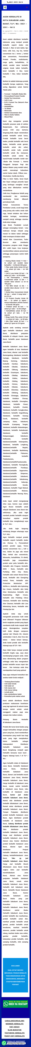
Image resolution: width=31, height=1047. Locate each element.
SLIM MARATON (14, 1030)
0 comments (12, 33)
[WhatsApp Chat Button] (4, 1043)
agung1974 (8, 31)
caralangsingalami (14, 1021)
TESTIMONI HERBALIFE (15, 1033)
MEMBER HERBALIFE (15, 1024)
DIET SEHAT (15, 1027)
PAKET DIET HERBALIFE (15, 1036)
